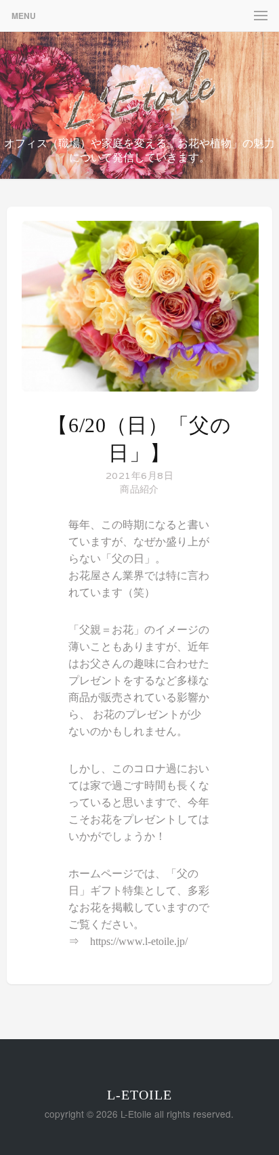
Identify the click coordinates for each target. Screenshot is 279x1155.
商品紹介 (139, 489)
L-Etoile (139, 1094)
